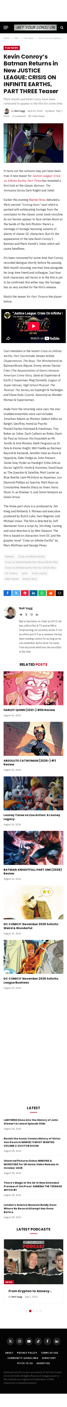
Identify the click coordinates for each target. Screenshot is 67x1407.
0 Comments (19, 116)
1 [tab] (27, 1311)
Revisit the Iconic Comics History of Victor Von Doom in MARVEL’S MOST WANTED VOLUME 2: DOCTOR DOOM (32, 1142)
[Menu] (6, 27)
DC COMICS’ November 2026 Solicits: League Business (31, 981)
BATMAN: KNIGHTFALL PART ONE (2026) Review (33, 872)
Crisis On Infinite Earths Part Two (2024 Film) (30, 567)
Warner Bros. (37, 200)
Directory (49, 1358)
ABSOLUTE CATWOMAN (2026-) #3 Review (30, 763)
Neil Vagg (19, 110)
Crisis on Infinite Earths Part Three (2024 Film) (31, 562)
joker (25, 573)
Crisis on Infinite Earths (31, 556)
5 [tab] (40, 1311)
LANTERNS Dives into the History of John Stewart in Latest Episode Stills (31, 1121)
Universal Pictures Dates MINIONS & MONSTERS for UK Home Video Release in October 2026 (31, 1164)
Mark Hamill (11, 578)
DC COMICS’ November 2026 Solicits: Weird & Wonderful (31, 926)
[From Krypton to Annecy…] (33, 1261)
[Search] (61, 27)
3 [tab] (33, 1311)
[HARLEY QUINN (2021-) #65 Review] (33, 688)
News (9, 1282)
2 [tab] (30, 1311)
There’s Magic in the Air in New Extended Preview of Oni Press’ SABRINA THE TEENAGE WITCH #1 (33, 1186)
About (9, 1352)
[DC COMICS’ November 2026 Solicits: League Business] (33, 957)
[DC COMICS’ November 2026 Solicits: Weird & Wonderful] (33, 902)
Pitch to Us (25, 1363)
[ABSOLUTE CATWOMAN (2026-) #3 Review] (33, 739)
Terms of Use (49, 1352)
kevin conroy (39, 573)
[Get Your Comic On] (35, 27)
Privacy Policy (27, 1352)
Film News (11, 48)
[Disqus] (33, 1047)
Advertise (43, 1363)
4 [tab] (37, 1311)
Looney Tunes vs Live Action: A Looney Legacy (32, 817)
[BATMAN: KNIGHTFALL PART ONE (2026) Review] (33, 848)
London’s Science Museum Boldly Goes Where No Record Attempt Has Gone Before (30, 1208)
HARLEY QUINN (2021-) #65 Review (29, 710)
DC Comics (11, 573)
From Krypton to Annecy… (30, 1291)
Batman (9, 556)
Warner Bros (30, 578)
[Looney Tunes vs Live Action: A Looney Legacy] (33, 793)
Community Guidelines (23, 1358)
